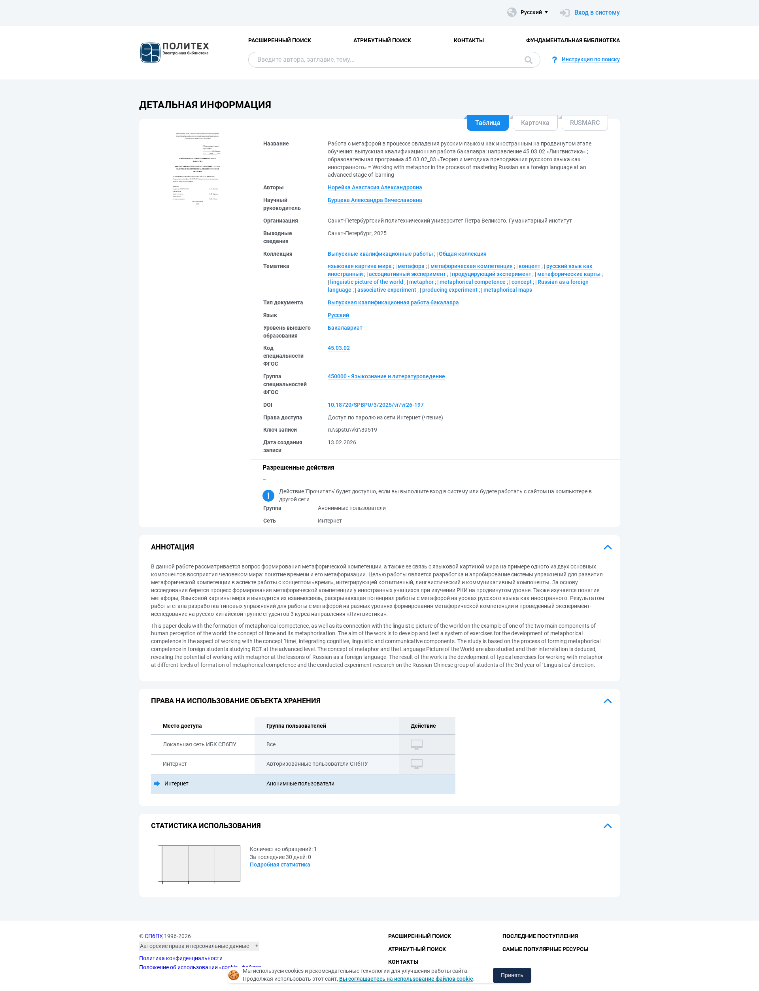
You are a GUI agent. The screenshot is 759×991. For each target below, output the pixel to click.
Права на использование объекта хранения (236, 701)
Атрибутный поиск (382, 40)
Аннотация (172, 547)
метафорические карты (568, 274)
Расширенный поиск (279, 40)
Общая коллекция (463, 254)
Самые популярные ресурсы (545, 949)
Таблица (487, 122)
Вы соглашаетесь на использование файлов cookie (406, 979)
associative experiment (386, 290)
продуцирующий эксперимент (491, 274)
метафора (411, 266)
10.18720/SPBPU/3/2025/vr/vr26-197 (376, 405)
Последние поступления (540, 936)
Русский (338, 315)
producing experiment (450, 290)
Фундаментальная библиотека (573, 40)
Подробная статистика (280, 864)
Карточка (535, 122)
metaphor (421, 282)
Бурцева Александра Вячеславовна (375, 200)
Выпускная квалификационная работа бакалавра (393, 302)
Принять (512, 975)
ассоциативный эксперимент (407, 274)
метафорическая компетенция (471, 266)
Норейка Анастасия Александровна (375, 187)
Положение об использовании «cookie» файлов (200, 967)
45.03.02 (339, 348)
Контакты (469, 40)
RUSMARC (585, 122)
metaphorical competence (473, 282)
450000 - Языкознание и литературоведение (386, 376)
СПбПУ (153, 936)
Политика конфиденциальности (181, 958)
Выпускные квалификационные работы (380, 254)
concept (522, 282)
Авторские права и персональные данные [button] (194, 946)
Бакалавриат (345, 328)
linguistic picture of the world (366, 282)
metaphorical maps (507, 290)
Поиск (526, 60)
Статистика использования (206, 825)
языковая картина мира (360, 266)
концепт (529, 266)
